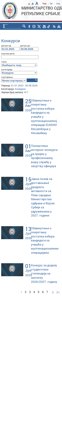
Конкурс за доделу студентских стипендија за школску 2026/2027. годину (44, 273)
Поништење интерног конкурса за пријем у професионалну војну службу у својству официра (44, 156)
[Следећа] (53, 292)
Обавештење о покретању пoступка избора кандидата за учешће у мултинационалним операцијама (45, 240)
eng (58, 3)
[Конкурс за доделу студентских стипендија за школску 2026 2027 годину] (12, 269)
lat (51, 3)
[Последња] (58, 292)
